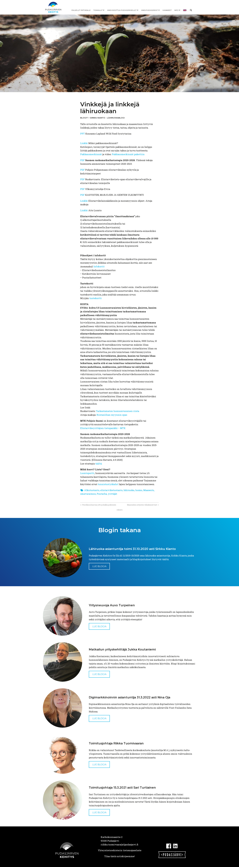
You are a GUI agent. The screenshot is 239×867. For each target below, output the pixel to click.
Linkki (84, 143)
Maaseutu (148, 490)
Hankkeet (167, 10)
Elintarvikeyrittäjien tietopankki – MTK (103, 428)
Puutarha (102, 493)
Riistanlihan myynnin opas (112, 414)
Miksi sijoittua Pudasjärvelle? (122, 10)
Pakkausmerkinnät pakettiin (128, 154)
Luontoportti (87, 473)
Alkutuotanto (91, 490)
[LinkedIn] (175, 845)
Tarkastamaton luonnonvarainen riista (117, 411)
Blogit (84, 118)
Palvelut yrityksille (81, 10)
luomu (138, 490)
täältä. (98, 463)
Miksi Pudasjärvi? (149, 10)
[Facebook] (168, 845)
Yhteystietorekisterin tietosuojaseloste (119, 850)
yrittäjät (112, 493)
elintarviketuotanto (111, 490)
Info (176, 10)
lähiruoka (129, 490)
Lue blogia (99, 566)
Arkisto (120, 510)
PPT (82, 133)
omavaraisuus (88, 493)
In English (184, 10)
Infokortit (99, 266)
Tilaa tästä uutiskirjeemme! (119, 856)
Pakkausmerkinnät (91, 154)
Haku (191, 10)
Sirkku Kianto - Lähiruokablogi (107, 118)
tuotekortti (95, 298)
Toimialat (98, 10)
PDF (82, 160)
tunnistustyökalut (108, 484)
